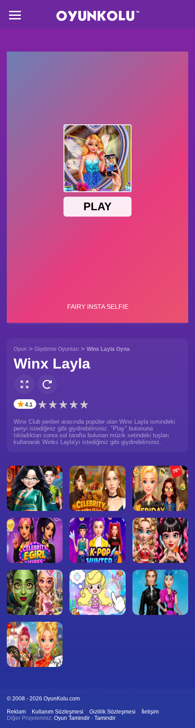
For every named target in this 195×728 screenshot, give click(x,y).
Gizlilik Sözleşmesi (112, 712)
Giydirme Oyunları (56, 349)
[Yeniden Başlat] (47, 384)
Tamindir (105, 718)
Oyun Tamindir (72, 718)
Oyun (20, 349)
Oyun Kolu (98, 16)
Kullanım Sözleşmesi (57, 712)
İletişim (150, 712)
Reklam (16, 712)
